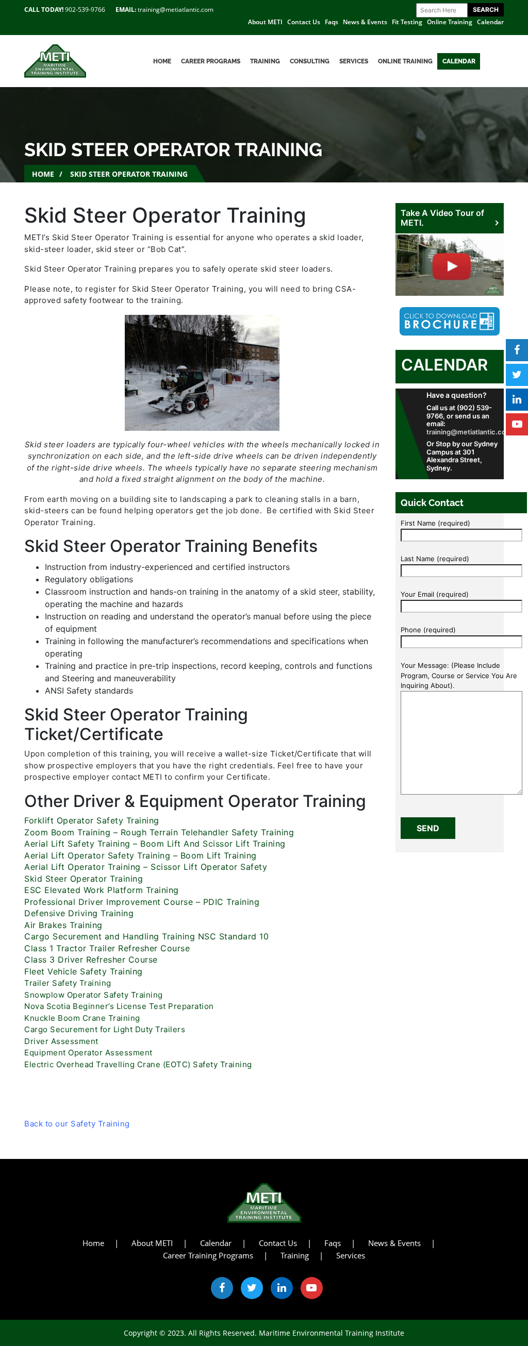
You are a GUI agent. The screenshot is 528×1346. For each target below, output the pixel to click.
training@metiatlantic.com (175, 9)
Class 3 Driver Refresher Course (91, 959)
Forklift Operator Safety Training (93, 820)
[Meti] (55, 60)
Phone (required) (428, 630)
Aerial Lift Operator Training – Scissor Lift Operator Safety (145, 867)
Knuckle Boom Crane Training (82, 1018)
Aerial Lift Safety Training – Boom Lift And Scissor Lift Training (155, 843)
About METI (265, 22)
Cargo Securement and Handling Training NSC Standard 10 (146, 936)
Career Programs (210, 61)
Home (162, 61)
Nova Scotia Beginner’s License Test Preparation (119, 1006)
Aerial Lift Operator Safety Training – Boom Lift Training (140, 855)
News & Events (365, 22)
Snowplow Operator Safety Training (93, 995)
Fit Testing (407, 22)
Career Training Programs (208, 1255)
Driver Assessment (61, 1041)
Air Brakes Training (63, 925)
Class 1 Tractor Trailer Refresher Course (107, 948)
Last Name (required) (435, 558)
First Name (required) (435, 523)
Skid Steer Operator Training (83, 878)
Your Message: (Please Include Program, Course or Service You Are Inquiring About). (459, 675)
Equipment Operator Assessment (88, 1052)
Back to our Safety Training (77, 1124)
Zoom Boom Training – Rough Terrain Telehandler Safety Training (159, 832)
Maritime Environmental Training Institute (331, 1333)
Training (265, 61)
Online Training (449, 22)
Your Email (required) (435, 594)
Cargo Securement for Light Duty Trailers (104, 1029)
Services (353, 61)
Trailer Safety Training (67, 983)
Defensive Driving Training (79, 913)
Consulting (309, 61)
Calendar (490, 22)
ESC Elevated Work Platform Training (101, 890)
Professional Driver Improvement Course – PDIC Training (141, 902)
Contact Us (303, 22)
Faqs (331, 22)
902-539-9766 (85, 9)
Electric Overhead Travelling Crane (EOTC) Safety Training (138, 1064)
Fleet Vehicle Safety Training (84, 971)
